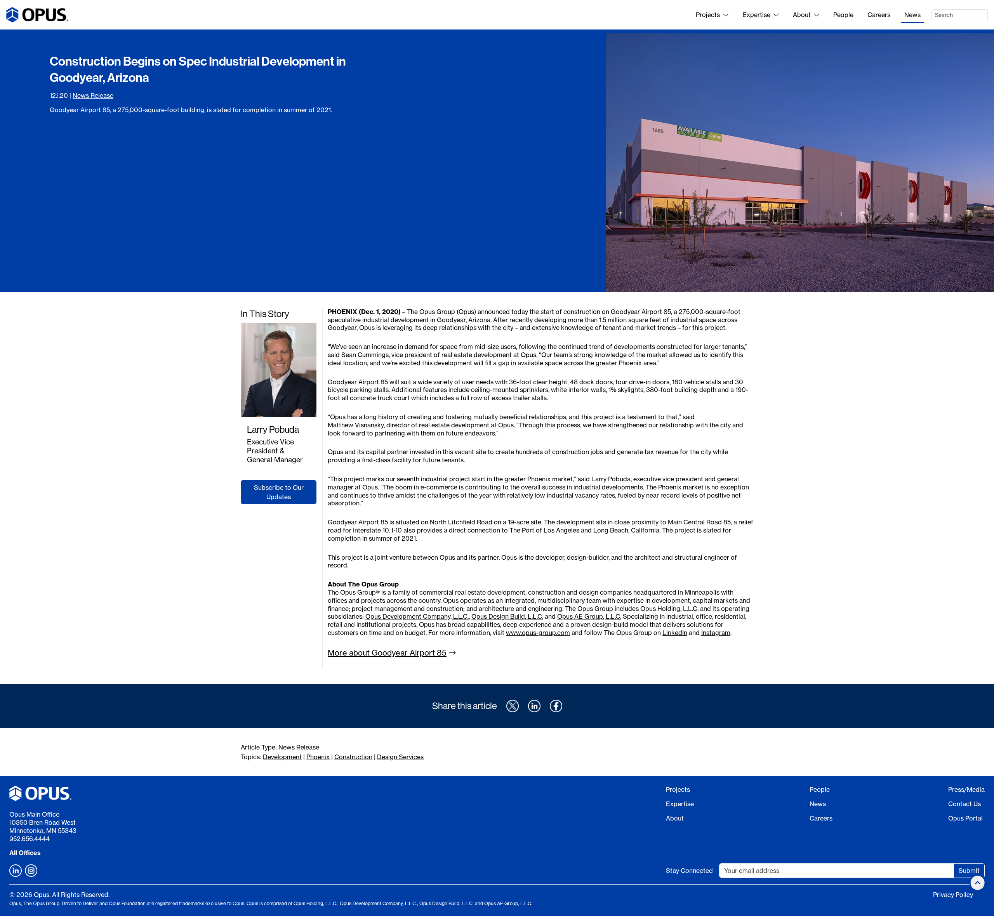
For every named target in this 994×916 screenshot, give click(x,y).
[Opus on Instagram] (31, 870)
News (912, 15)
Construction (353, 757)
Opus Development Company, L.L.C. (417, 616)
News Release (93, 95)
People (843, 15)
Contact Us (964, 804)
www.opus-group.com (538, 633)
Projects (708, 15)
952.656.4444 (29, 839)
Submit (969, 870)
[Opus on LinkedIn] (15, 870)
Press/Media (966, 789)
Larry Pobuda (273, 429)
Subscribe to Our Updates (279, 492)
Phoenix (318, 757)
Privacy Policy (953, 895)
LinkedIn (674, 633)
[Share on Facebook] (556, 706)
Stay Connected (689, 870)
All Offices (25, 853)
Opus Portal (965, 818)
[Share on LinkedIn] (534, 706)
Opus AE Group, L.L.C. (589, 616)
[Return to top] (978, 882)
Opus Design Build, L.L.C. (507, 616)
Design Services (400, 757)
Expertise (756, 15)
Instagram (715, 633)
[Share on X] (512, 706)
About (802, 15)
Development (282, 757)
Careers (878, 15)
